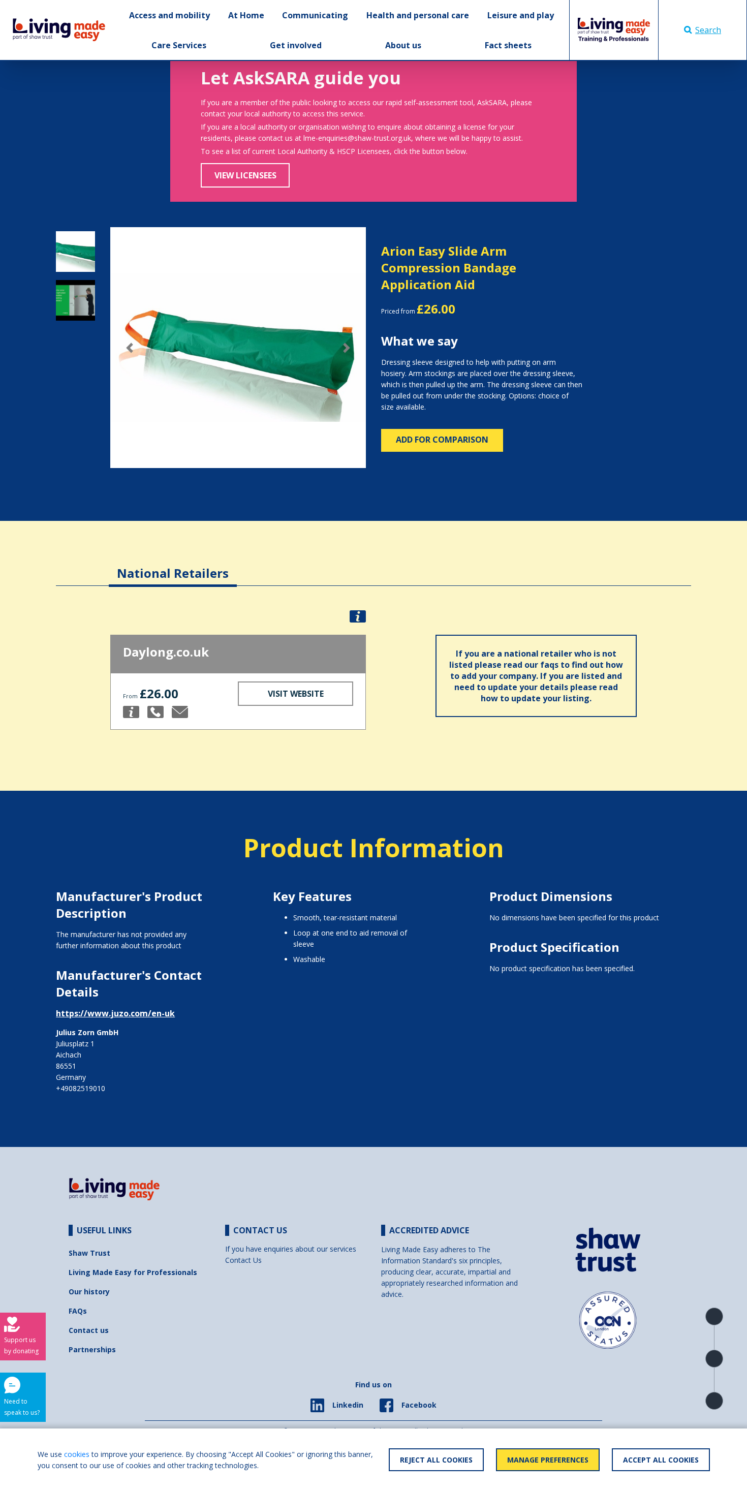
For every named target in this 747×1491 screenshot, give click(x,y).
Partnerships (92, 1349)
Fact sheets (508, 45)
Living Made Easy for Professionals (133, 1272)
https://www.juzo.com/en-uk (115, 1013)
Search (708, 30)
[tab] (173, 565)
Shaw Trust (89, 1253)
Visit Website (296, 693)
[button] (129, 348)
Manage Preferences (547, 1460)
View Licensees (245, 175)
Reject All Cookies (436, 1460)
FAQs (78, 1311)
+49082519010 (80, 1088)
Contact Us (243, 1260)
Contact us (89, 1330)
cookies (76, 1454)
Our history (89, 1291)
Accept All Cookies (661, 1460)
